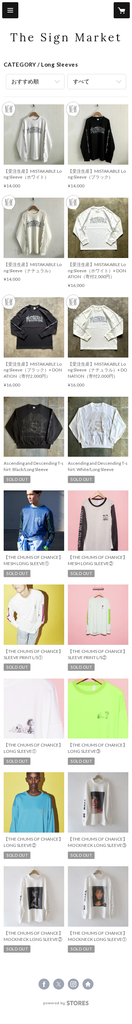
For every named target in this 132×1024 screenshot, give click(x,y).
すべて (81, 81)
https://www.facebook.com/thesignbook (44, 984)
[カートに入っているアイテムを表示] (122, 10)
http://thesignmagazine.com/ (88, 984)
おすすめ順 (25, 81)
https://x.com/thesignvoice (58, 984)
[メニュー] (10, 10)
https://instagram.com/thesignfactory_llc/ (73, 984)
